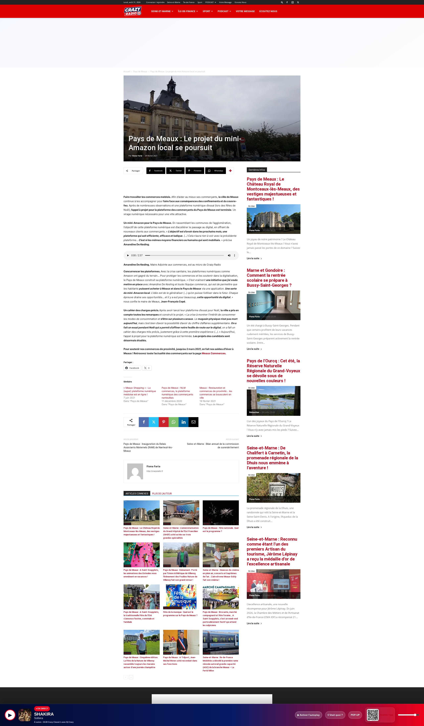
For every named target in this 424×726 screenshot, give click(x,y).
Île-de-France (188, 2)
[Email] (193, 422)
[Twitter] (297, 2)
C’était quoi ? (335, 715)
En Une (127, 524)
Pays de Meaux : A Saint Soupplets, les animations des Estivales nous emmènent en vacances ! (141, 573)
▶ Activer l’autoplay (308, 715)
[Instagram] (292, 2)
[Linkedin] (183, 422)
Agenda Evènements (172, 608)
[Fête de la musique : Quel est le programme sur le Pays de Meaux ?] (181, 596)
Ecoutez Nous (240, 2)
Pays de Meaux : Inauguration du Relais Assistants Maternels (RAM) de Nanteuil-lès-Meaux (148, 447)
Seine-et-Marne (173, 2)
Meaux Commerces (213, 353)
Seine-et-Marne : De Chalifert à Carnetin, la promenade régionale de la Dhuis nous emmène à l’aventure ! (272, 457)
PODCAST (209, 2)
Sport (200, 2)
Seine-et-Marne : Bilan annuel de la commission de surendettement (213, 445)
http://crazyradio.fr (155, 471)
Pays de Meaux (140, 71)
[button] (282, 2)
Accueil (127, 71)
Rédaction (254, 412)
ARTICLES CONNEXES (137, 493)
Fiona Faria (137, 155)
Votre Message (225, 2)
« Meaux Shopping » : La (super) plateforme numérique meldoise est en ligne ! (140, 391)
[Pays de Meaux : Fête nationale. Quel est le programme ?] (221, 512)
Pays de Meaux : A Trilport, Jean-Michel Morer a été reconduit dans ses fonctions (180, 660)
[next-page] (131, 677)
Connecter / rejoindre (155, 2)
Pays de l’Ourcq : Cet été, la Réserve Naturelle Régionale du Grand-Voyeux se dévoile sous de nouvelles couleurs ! (273, 370)
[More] (230, 170)
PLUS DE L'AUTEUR (162, 493)
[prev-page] (126, 677)
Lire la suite (253, 258)
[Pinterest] (164, 422)
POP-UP (355, 715)
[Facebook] (287, 2)
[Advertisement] (212, 43)
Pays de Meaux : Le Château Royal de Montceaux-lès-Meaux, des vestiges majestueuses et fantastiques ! (142, 531)
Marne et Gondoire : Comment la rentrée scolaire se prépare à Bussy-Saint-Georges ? (269, 278)
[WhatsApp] (174, 422)
